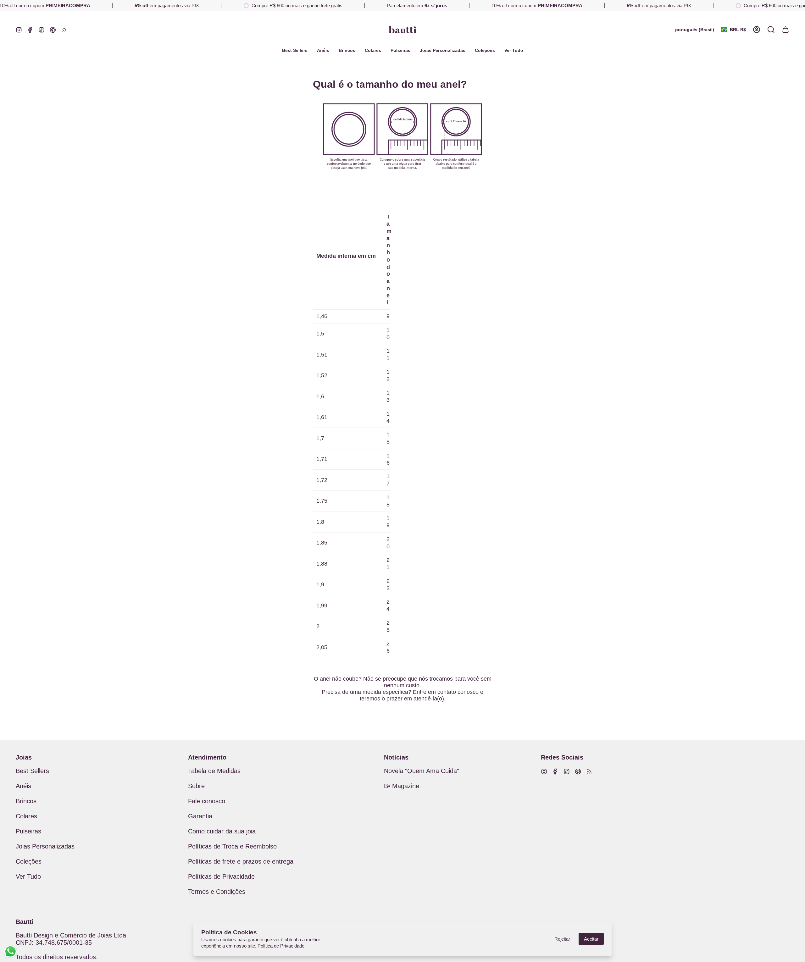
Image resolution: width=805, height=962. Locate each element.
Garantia (200, 816)
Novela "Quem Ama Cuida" (421, 770)
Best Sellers (32, 770)
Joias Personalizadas (45, 846)
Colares (26, 816)
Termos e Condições (216, 891)
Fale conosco (206, 801)
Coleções (29, 861)
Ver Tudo (28, 876)
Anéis (23, 785)
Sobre (196, 785)
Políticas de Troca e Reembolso (232, 846)
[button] (485, 50)
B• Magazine (401, 785)
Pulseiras (28, 831)
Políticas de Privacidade (221, 876)
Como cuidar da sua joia (222, 831)
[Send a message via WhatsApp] (10, 951)
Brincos (26, 801)
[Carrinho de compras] (785, 29)
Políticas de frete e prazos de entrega (240, 861)
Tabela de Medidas (214, 770)
